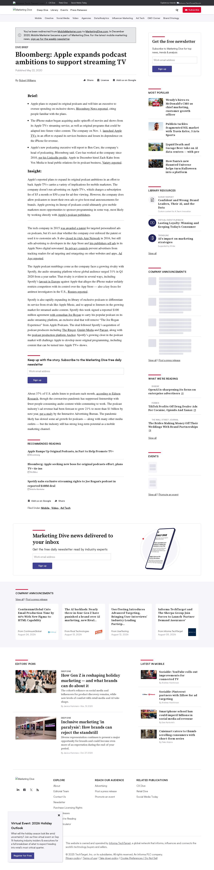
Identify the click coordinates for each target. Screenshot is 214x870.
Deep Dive (42, 10)
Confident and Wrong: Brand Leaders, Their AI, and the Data (178, 203)
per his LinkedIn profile (53, 157)
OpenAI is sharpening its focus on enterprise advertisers (172, 391)
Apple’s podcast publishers (74, 215)
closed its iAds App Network (82, 238)
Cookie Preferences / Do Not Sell (138, 858)
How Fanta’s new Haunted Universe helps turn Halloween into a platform (181, 166)
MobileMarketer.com (70, 31)
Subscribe (193, 9)
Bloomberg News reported (92, 108)
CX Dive (52, 3)
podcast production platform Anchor (54, 335)
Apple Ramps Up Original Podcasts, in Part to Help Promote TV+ (71, 451)
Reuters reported (77, 291)
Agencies (86, 18)
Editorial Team (61, 791)
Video (75, 18)
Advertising (101, 785)
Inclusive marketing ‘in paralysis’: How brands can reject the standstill (86, 727)
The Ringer (69, 330)
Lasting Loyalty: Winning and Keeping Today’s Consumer (178, 224)
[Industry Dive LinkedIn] (18, 790)
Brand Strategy (171, 18)
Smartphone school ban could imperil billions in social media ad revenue (176, 715)
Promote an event (168, 494)
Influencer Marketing (122, 18)
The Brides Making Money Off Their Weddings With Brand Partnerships (173, 425)
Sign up (37, 380)
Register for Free (23, 855)
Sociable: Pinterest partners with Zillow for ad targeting (178, 695)
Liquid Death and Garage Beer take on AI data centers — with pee (182, 148)
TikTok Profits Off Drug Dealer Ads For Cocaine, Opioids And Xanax (172, 408)
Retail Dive (63, 3)
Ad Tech (140, 18)
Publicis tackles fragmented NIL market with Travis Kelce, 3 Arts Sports (182, 129)
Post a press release (169, 360)
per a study (46, 414)
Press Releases (78, 10)
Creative (49, 18)
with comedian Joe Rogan (65, 315)
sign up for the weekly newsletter (50, 38)
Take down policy (108, 858)
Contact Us (59, 796)
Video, (55, 507)
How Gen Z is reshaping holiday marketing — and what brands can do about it (90, 680)
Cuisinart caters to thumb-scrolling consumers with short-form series (178, 734)
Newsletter (59, 802)
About (56, 785)
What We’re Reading (64, 818)
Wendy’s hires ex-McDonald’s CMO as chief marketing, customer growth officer (179, 107)
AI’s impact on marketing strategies (175, 240)
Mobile (38, 18)
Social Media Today (79, 3)
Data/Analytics (101, 18)
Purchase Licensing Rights (67, 807)
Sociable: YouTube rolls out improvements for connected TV (178, 675)
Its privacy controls (76, 248)
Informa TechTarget (120, 843)
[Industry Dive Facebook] (24, 790)
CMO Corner (154, 18)
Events (64, 10)
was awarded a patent (73, 228)
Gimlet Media (85, 330)
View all (152, 253)
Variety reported (111, 162)
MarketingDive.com (97, 31)
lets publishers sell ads (103, 243)
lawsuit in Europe (49, 281)
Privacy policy (73, 858)
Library (54, 10)
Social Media (63, 18)
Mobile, (46, 507)
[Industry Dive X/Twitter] (31, 790)
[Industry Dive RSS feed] (37, 790)
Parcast (104, 330)
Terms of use (90, 858)
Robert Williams (27, 80)
